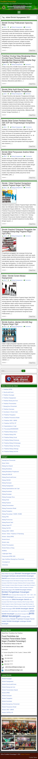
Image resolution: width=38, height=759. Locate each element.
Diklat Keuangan (8, 597)
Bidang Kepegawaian (17, 27)
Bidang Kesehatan (7, 491)
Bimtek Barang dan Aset (8, 687)
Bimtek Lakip (5, 542)
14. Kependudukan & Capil (9, 426)
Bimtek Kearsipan (7, 695)
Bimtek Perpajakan (7, 698)
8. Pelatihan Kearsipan (8, 409)
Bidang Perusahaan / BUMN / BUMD (12, 514)
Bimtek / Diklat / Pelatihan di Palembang (13, 533)
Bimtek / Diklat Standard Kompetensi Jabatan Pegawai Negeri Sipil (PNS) (16, 184)
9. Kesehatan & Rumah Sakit (10, 412)
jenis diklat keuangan (18, 615)
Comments (28, 27)
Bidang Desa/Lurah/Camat (9, 477)
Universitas (5, 565)
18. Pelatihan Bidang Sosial (9, 437)
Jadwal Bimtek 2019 (15, 611)
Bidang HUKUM (6, 480)
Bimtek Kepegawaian (7, 681)
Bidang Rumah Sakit (7, 522)
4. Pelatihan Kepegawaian (9, 398)
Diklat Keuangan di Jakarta (8, 604)
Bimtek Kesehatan (7, 701)
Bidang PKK (5, 516)
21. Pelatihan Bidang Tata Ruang (11, 446)
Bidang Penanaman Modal (9, 508)
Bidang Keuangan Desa (8, 497)
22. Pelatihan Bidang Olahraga (10, 448)
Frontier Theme (33, 757)
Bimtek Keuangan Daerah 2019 (29, 578)
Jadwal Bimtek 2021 (24, 611)
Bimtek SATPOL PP (7, 712)
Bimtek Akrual (6, 539)
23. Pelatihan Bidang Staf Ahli (10, 451)
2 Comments (28, 156)
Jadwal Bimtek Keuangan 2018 (21, 613)
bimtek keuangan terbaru (23, 589)
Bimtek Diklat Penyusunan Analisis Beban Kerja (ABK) (18, 153)
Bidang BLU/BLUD (7, 474)
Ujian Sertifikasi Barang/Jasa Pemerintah (13, 559)
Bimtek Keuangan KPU (8, 589)
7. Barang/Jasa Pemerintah (9, 406)
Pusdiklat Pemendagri (8, 1)
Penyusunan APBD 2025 (8, 556)
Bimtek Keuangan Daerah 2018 (14, 578)
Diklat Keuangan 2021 (7, 599)
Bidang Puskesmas (7, 519)
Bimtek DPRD (6, 692)
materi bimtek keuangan (10, 621)
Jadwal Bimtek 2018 (6, 611)
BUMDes (4, 550)
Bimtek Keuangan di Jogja (20, 585)
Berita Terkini (5, 463)
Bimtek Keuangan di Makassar (12, 587)
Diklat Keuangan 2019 (19, 597)
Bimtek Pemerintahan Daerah (10, 690)
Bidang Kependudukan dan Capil (10, 488)
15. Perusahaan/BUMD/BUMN (10, 429)
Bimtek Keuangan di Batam (29, 583)
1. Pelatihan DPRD (7, 389)
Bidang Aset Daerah (7, 466)
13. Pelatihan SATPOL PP (9, 423)
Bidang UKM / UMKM (8, 531)
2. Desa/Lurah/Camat (7, 392)
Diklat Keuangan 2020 (29, 597)
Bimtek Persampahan (8, 545)
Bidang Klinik (5, 500)
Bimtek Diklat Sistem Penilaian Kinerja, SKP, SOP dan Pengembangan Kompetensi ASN (18, 123)
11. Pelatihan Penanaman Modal (10, 417)
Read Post (32, 50)
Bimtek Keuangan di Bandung (16, 583)
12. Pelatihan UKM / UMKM (9, 420)
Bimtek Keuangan (23, 573)
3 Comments (28, 127)
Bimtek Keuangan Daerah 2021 (23, 580)
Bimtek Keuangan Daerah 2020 (9, 580)
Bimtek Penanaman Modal (9, 707)
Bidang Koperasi (6, 502)
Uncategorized (6, 562)
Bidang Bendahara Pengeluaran (10, 471)
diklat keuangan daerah (20, 599)
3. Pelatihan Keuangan (8, 395)
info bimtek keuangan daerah (23, 608)
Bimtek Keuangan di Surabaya (26, 587)
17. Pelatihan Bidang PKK (9, 434)
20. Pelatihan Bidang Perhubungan (11, 443)
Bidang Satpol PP (7, 525)
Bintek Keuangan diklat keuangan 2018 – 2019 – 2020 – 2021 (22, 594)
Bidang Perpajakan (7, 511)
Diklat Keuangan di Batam (28, 601)
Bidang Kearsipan (7, 483)
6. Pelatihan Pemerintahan (9, 403)
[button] (19, 726)
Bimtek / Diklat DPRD (8, 536)
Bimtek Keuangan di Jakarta (8, 585)
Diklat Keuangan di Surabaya (25, 606)
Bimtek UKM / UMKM (8, 709)
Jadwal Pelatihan (25, 754)
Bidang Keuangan (7, 494)
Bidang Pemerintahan (8, 505)
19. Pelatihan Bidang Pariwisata (10, 440)
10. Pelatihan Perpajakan (8, 415)
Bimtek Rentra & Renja (8, 548)
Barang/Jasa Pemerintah (8, 460)
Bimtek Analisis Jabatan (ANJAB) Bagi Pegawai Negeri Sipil (17, 323)
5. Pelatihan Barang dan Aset (10, 400)
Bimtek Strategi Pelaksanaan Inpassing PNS (17, 24)
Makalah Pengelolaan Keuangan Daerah (22, 619)
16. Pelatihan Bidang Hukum (9, 431)
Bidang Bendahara (7, 469)
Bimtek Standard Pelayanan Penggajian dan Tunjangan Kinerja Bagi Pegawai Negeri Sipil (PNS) (19, 231)
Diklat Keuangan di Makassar (12, 606)
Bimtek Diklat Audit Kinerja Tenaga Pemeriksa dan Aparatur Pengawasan (16, 90)
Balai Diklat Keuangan (8, 573)
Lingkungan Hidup (7, 553)
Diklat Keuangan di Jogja (19, 604)
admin (5, 27)
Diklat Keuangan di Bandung (16, 601)
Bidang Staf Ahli (6, 528)
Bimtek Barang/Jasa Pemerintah (10, 704)
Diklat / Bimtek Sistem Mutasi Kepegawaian (13, 277)
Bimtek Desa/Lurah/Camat (9, 684)
